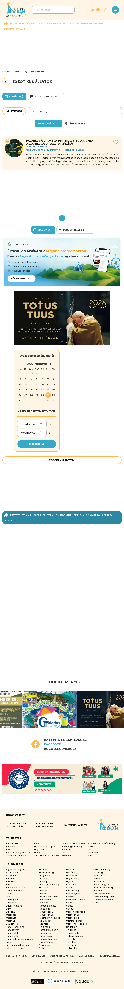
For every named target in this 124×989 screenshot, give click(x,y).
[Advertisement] (62, 190)
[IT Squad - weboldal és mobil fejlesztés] (83, 981)
